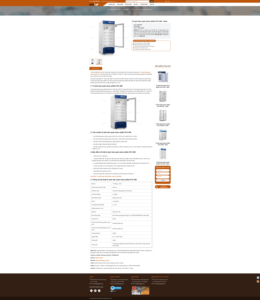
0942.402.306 (96, 1)
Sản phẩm (120, 4)
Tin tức (136, 4)
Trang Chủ (110, 9)
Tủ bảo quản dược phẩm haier (145, 9)
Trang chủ (111, 4)
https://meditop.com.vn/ (103, 260)
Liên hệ (152, 4)
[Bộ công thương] (117, 288)
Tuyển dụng (144, 4)
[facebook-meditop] (140, 290)
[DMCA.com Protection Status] (113, 291)
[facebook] (91, 290)
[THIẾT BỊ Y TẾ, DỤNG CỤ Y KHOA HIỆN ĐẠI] (93, 4)
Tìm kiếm (151, 1)
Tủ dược (133, 9)
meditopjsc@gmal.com (111, 1)
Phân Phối (128, 4)
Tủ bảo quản (125, 9)
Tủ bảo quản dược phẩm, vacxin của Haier (109, 176)
